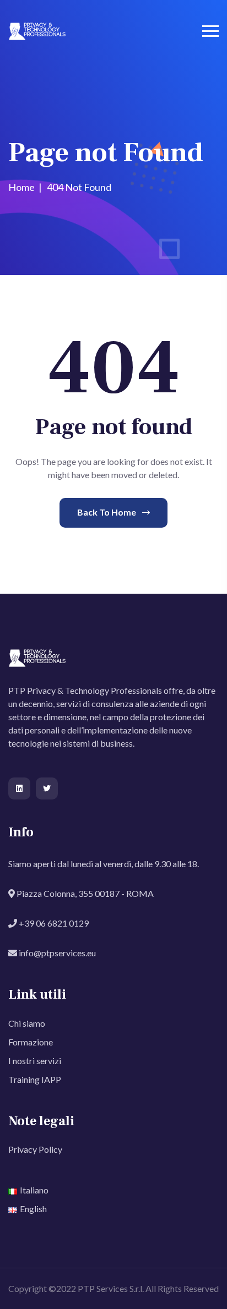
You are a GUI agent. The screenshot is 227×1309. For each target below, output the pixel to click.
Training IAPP (34, 1079)
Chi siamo (26, 1023)
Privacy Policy (35, 1149)
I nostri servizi (34, 1060)
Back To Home (107, 512)
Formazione (30, 1042)
